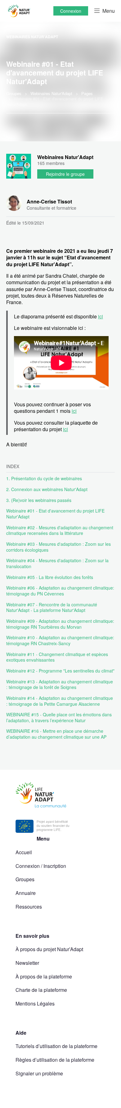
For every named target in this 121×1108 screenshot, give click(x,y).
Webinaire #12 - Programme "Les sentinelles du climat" (60, 671)
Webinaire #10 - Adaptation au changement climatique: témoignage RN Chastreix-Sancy (60, 640)
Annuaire (26, 892)
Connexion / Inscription (41, 865)
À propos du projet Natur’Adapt (49, 949)
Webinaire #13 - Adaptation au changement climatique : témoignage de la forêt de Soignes (59, 684)
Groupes (25, 879)
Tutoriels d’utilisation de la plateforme (56, 1046)
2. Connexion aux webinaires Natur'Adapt (46, 489)
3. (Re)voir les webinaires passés (38, 500)
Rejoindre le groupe (65, 174)
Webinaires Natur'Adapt (32, 36)
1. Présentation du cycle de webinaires (44, 478)
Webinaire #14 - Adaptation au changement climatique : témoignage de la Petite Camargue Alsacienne (59, 701)
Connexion (70, 11)
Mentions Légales (35, 1003)
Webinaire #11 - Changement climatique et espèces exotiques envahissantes (57, 657)
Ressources (29, 906)
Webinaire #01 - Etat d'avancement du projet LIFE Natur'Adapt (55, 514)
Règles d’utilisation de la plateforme (55, 1059)
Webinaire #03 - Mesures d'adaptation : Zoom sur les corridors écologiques (58, 547)
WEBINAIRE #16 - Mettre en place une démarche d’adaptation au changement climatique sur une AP (56, 734)
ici (100, 316)
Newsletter (27, 962)
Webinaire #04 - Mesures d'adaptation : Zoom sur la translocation (57, 563)
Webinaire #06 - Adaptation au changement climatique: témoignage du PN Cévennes (60, 591)
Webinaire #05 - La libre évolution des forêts (49, 577)
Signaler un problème (39, 1073)
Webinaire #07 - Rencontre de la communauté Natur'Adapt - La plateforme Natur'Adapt (51, 607)
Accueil (24, 852)
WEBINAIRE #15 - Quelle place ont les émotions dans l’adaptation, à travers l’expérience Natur (59, 717)
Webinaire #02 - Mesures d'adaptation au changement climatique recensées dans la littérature (59, 530)
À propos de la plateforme (44, 976)
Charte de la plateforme (41, 989)
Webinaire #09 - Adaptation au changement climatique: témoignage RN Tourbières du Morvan (60, 624)
